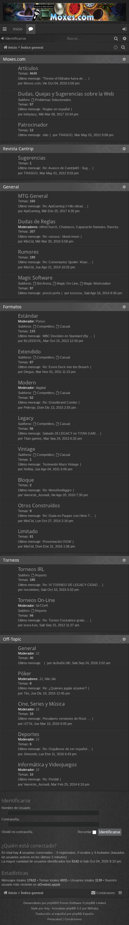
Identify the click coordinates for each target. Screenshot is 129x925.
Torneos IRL (31, 569)
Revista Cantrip (18, 148)
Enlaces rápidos (5, 30)
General (11, 187)
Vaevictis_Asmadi (36, 495)
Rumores (28, 252)
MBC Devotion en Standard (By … (67, 336)
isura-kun (31, 625)
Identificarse (15, 38)
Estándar (28, 316)
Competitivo (45, 326)
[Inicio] (64, 12)
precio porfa (51, 293)
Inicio (17, 29)
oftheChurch (48, 227)
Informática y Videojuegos (47, 764)
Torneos (11, 560)
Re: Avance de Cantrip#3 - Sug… (67, 168)
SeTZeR (42, 605)
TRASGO (65, 135)
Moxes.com (14, 59)
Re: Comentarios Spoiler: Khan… (67, 262)
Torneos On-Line (36, 600)
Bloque (26, 480)
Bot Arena (44, 283)
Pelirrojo (29, 407)
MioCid (29, 241)
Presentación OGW (57, 541)
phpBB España (83, 913)
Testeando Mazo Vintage (61, 464)
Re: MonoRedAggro (57, 490)
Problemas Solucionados (53, 100)
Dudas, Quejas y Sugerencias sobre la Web (66, 93)
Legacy (25, 418)
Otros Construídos (39, 505)
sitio (45, 135)
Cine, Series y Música (41, 704)
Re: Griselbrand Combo (60, 402)
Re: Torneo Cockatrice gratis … (66, 620)
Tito (26, 693)
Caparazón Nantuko (90, 227)
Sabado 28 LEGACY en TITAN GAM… (71, 433)
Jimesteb (30, 754)
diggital (41, 387)
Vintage (26, 449)
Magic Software (35, 277)
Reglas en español (56, 109)
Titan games (33, 438)
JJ (37, 653)
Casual (65, 326)
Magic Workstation (97, 283)
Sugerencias (32, 157)
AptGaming (32, 211)
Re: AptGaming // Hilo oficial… (64, 206)
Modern (27, 382)
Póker (24, 673)
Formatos (12, 307)
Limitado (28, 531)
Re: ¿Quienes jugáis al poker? (65, 688)
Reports (41, 575)
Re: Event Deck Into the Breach (66, 367)
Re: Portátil (50, 779)
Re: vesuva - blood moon (61, 236)
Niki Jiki (50, 679)
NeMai (28, 469)
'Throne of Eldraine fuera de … (65, 78)
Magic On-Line (67, 283)
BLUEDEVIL (32, 341)
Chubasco (66, 227)
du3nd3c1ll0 (61, 663)
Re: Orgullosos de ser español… (66, 749)
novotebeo (31, 589)
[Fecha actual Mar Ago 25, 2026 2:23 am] (116, 47)
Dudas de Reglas (37, 221)
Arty (47, 908)
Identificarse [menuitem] (125, 30)
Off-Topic (12, 639)
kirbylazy (30, 114)
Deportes (28, 734)
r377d (28, 723)
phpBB (52, 903)
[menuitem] (123, 47)
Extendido (29, 351)
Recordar (85, 832)
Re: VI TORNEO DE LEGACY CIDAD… (72, 585)
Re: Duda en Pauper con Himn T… (68, 515)
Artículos (28, 68)
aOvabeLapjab (49, 884)
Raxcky (112, 227)
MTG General (33, 196)
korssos (76, 293)
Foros (31, 30)
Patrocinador (33, 124)
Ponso (40, 321)
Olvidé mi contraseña (17, 832)
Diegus (29, 372)
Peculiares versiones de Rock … (67, 718)
